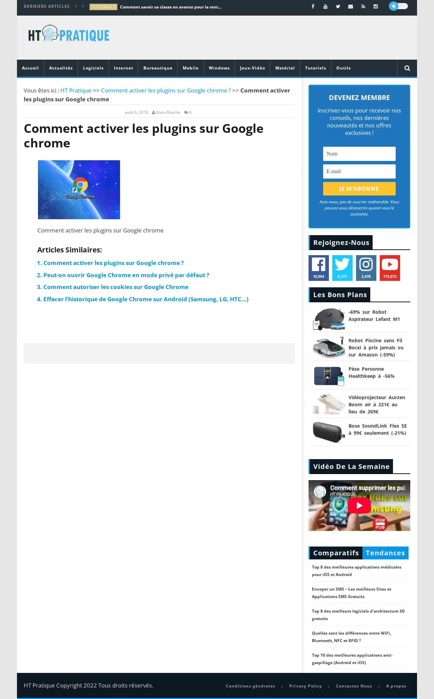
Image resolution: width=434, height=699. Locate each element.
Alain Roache (168, 112)
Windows (219, 68)
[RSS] (363, 6)
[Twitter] (338, 6)
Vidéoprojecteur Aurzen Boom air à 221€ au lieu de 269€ (377, 404)
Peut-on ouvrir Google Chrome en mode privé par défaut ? (126, 275)
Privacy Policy (305, 686)
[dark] (398, 6)
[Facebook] (313, 6)
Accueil (30, 68)
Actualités (61, 68)
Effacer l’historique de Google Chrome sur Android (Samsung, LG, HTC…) (146, 299)
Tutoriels (315, 68)
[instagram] (376, 6)
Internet (123, 68)
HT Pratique (76, 90)
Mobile (191, 68)
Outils (343, 68)
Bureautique (158, 68)
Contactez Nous (354, 686)
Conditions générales (250, 686)
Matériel (285, 68)
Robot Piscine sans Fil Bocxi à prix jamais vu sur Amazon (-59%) (376, 347)
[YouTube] (325, 6)
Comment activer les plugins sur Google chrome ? (166, 90)
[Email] (350, 6)
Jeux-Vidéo (252, 68)
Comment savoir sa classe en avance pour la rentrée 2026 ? (171, 7)
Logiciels (93, 68)
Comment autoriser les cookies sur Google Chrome (116, 287)
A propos (396, 686)
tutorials (104, 7)
